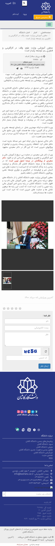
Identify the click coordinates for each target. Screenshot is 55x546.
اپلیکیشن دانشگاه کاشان (43, 452)
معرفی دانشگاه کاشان (44, 447)
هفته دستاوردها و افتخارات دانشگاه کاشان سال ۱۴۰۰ (27, 64)
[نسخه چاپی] (21, 68)
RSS (51, 458)
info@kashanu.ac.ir (23, 474)
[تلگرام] (34, 430)
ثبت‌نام (15, 14)
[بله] (17, 430)
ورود (25, 14)
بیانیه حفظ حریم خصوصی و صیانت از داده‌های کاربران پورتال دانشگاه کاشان (28, 531)
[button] (43, 17)
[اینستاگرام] (39, 430)
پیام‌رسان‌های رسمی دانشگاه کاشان (39, 441)
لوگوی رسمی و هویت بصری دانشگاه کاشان (36, 450)
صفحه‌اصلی (45, 32)
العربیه (8, 3)
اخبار (35, 32)
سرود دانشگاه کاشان (45, 444)
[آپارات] (29, 430)
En (14, 3)
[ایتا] (23, 430)
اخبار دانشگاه (24, 32)
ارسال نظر (44, 366)
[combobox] (27, 494)
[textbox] (28, 494)
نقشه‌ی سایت (47, 455)
